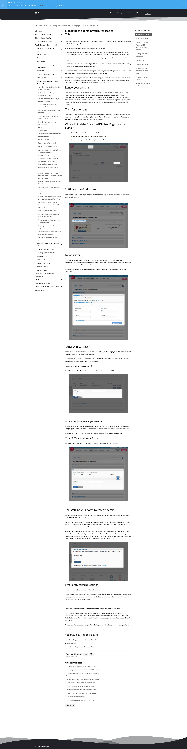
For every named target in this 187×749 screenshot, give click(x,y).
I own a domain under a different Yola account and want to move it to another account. (50, 175)
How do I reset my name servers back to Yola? (48, 123)
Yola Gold (82, 615)
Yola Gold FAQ (72, 643)
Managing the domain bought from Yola (85, 26)
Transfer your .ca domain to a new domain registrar (49, 221)
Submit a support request (121, 13)
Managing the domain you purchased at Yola (47, 239)
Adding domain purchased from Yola (48, 192)
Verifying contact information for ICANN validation (49, 88)
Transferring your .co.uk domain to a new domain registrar (49, 233)
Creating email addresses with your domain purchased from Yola (108, 429)
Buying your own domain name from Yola (50, 227)
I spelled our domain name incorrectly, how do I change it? (48, 163)
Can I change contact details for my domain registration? (50, 151)
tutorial (69, 54)
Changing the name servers (47, 211)
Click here (43, 6)
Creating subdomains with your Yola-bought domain (48, 215)
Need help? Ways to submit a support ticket (81, 647)
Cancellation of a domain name (48, 187)
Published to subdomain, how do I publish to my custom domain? (49, 157)
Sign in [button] (148, 13)
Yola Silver (74, 615)
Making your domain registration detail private (49, 129)
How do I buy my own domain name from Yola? (50, 183)
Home (40, 31)
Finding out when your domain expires (48, 169)
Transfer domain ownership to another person (48, 117)
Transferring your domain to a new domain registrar (49, 135)
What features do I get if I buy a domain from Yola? (48, 100)
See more (70, 705)
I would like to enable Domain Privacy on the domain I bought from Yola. (48, 205)
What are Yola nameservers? (47, 146)
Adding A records (44, 139)
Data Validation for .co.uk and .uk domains (49, 111)
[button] (109, 13)
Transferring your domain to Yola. (92, 119)
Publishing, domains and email (60, 26)
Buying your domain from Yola (99, 82)
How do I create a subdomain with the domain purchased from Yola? (49, 198)
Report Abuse (136, 13)
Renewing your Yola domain (47, 143)
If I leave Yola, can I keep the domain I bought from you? (50, 94)
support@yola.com (75, 361)
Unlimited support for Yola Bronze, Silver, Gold (82, 640)
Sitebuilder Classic (41, 26)
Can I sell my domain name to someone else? (47, 105)
